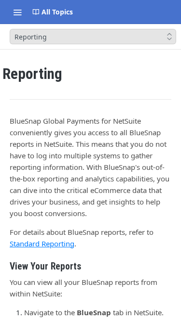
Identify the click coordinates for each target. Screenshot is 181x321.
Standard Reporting (42, 243)
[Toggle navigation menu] (17, 12)
